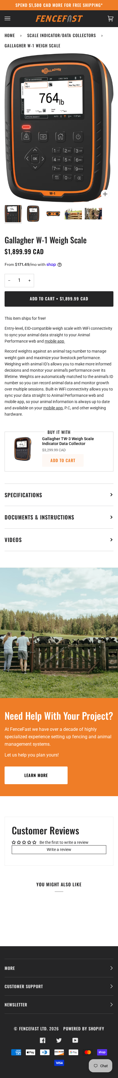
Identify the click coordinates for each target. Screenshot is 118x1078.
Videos (13, 539)
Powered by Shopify (83, 1029)
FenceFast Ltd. (33, 1029)
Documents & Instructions (39, 517)
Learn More (36, 775)
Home (10, 35)
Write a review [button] (59, 849)
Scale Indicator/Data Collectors (61, 35)
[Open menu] (13, 18)
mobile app (55, 341)
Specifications (23, 495)
